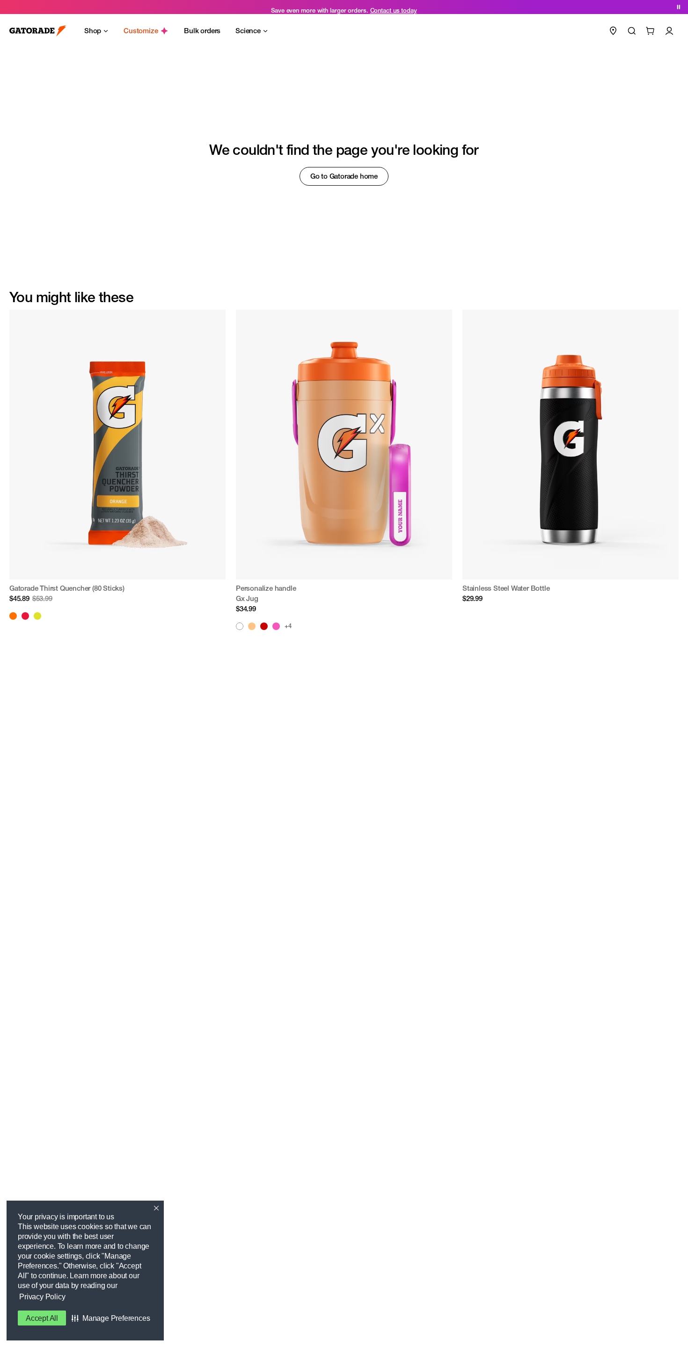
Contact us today (393, 6)
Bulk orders (202, 31)
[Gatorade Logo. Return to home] (37, 31)
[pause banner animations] (678, 7)
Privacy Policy (42, 1297)
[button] (111, 1318)
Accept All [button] (42, 1318)
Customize (141, 31)
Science (248, 31)
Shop (92, 31)
